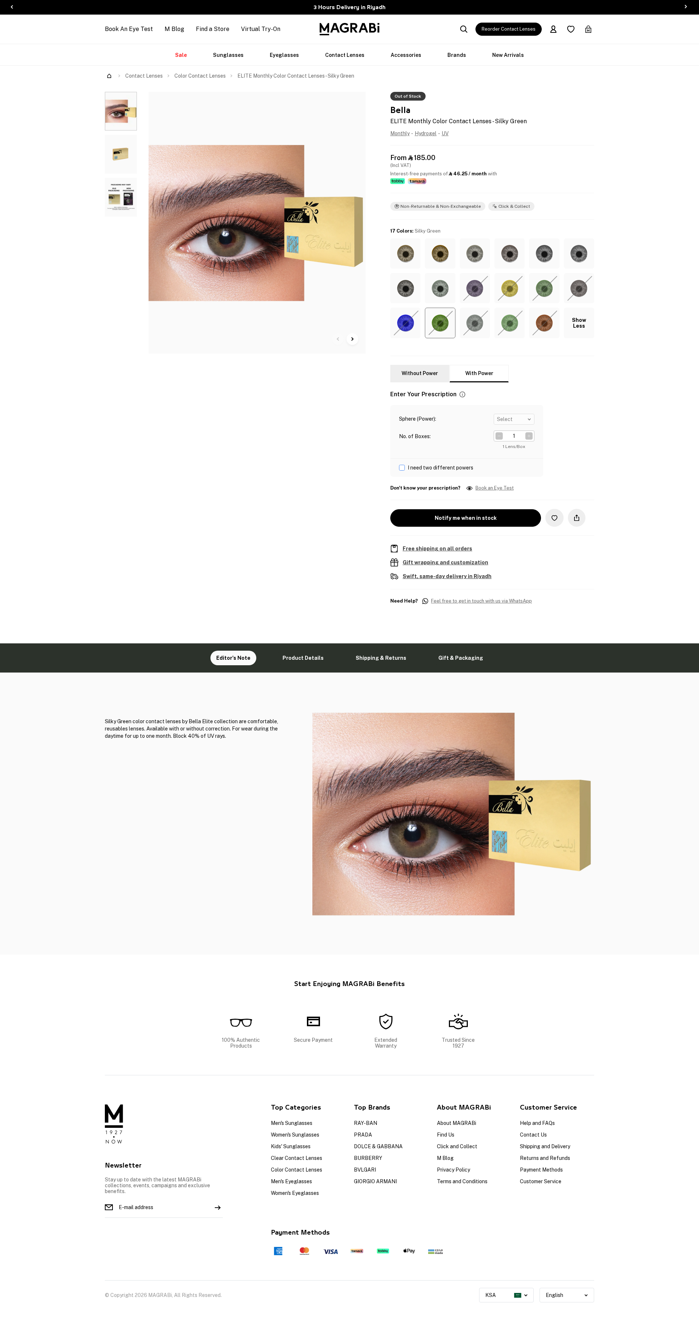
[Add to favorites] (554, 518)
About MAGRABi (456, 1123)
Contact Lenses (344, 55)
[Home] (109, 75)
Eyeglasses (284, 55)
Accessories (406, 55)
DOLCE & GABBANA (378, 1146)
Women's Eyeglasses (295, 1193)
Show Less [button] (579, 323)
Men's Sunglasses (291, 1123)
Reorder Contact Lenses (509, 29)
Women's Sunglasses (295, 1135)
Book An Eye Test (129, 29)
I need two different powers (440, 468)
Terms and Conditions (462, 1181)
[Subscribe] (218, 1207)
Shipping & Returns (381, 658)
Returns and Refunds (545, 1158)
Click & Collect (514, 206)
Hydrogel (426, 133)
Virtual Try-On (260, 29)
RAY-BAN (365, 1123)
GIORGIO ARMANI (375, 1181)
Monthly (400, 133)
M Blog (174, 29)
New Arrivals (508, 55)
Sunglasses (228, 55)
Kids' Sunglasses (291, 1146)
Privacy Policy (453, 1170)
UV (445, 133)
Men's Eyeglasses (291, 1181)
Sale (181, 55)
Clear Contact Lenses (296, 1158)
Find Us (445, 1135)
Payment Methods (541, 1170)
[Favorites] (571, 29)
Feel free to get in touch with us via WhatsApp (481, 601)
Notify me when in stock (466, 518)
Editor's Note (233, 658)
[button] (405, 253)
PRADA (363, 1135)
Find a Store (212, 29)
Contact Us (533, 1135)
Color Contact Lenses (200, 76)
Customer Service (540, 1181)
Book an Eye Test (494, 488)
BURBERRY (368, 1158)
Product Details (303, 658)
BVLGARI (365, 1170)
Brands (456, 55)
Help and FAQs (537, 1123)
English (554, 1295)
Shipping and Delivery (545, 1146)
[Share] (576, 518)
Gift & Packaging (460, 658)
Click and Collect (457, 1146)
